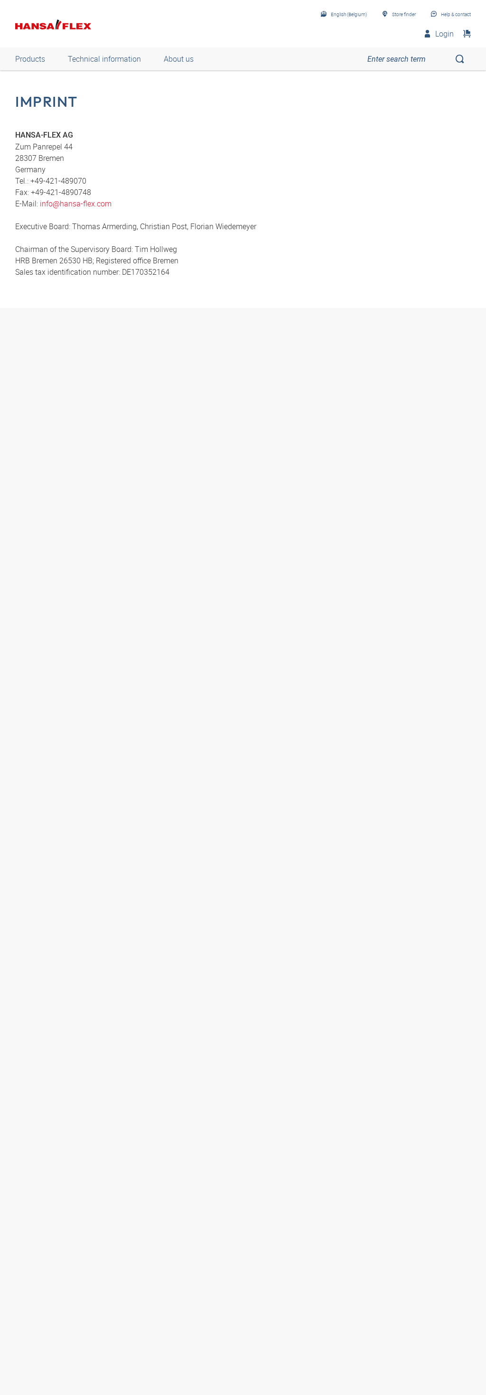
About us (179, 59)
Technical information (104, 59)
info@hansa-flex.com (76, 203)
